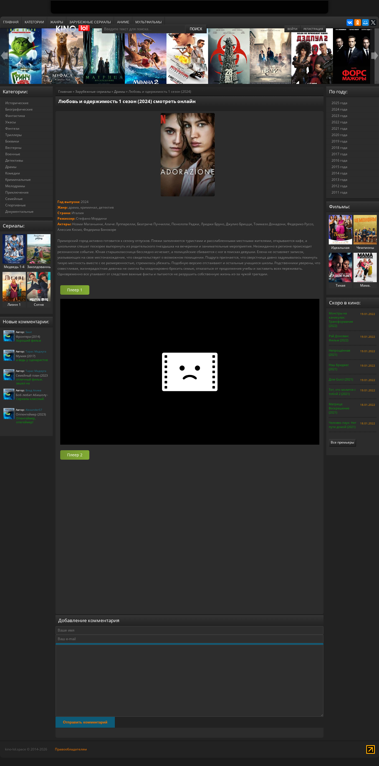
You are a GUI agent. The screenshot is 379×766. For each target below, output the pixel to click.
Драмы (119, 91)
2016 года (339, 160)
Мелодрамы (15, 186)
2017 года (339, 154)
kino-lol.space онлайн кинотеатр (75, 31)
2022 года (339, 122)
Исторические (17, 103)
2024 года (339, 109)
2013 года (339, 179)
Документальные (19, 211)
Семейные (14, 198)
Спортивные (15, 205)
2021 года (339, 128)
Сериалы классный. (30, 399)
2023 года (339, 115)
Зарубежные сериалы (93, 91)
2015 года (339, 166)
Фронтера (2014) (28, 336)
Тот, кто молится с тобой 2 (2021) (342, 391)
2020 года (339, 134)
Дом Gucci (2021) (341, 379)
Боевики (12, 141)
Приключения (17, 192)
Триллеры (13, 134)
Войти (292, 29)
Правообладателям (71, 749)
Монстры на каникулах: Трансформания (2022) (341, 319)
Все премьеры (342, 442)
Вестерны (13, 147)
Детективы (14, 160)
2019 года (339, 141)
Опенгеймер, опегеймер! (26, 420)
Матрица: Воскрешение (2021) (339, 408)
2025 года (339, 103)
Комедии (12, 173)
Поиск (196, 29)
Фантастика (15, 115)
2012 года (339, 186)
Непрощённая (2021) (339, 352)
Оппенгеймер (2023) (31, 414)
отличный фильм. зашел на (29, 381)
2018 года (339, 147)
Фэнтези (12, 128)
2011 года (339, 192)
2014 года (339, 173)
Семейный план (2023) (32, 375)
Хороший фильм (28, 340)
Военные (12, 154)
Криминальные (18, 179)
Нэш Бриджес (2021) (339, 367)
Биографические (19, 109)
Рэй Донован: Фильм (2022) (339, 338)
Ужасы (10, 122)
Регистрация (313, 29)
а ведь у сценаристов (32, 360)
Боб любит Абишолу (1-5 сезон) (39, 395)
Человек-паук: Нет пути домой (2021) (342, 424)
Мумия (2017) (25, 356)
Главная (65, 91)
